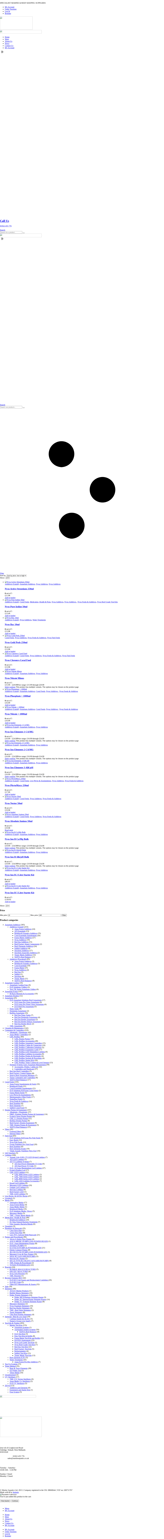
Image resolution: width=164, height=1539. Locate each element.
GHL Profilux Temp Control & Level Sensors (31, 1063)
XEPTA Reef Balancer (23, 981)
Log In (7, 11)
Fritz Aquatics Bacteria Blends (21, 1224)
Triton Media (14, 1373)
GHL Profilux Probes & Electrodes (27, 1056)
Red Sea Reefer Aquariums (24, 1019)
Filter (64, 915)
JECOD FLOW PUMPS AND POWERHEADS (28, 1252)
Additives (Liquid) (12, 584)
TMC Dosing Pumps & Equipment (23, 1125)
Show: (2, 578)
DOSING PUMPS (17, 1246)
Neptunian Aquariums (18, 1011)
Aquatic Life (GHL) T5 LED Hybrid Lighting (27, 1157)
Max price (34, 915)
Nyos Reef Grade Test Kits (107, 602)
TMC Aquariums (16, 1026)
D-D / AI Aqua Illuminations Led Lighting (26, 1168)
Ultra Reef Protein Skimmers (20, 1314)
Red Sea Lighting (16, 1190)
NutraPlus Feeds (16, 1099)
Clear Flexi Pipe (16, 1231)
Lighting (8, 1155)
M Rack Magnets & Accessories (22, 994)
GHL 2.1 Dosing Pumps (19, 1119)
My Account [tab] (9, 1511)
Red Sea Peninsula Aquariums (25, 1017)
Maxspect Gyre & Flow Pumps (21, 1254)
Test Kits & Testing (12, 1323)
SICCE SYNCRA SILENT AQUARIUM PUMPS (29, 1261)
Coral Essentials (20, 966)
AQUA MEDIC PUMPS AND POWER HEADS (29, 1241)
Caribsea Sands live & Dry (20, 1319)
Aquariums (9, 998)
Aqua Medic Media (17, 1207)
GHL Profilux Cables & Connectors (28, 1045)
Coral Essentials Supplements (25, 935)
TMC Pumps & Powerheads (20, 1263)
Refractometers (20, 1351)
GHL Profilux (15, 1037)
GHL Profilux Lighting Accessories (28, 1054)
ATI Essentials (19, 931)
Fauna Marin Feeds (17, 1093)
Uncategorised (10, 1375)
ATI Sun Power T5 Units (23, 1166)
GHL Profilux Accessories (24, 1041)
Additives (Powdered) (18, 959)
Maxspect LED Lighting (19, 1185)
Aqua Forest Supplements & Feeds (23, 1084)
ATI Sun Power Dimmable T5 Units (28, 1164)
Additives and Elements (19, 1388)
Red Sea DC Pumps (17, 1258)
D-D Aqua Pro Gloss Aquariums (26, 1002)
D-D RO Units (15, 1282)
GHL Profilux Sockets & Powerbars (28, 1058)
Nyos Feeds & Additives (87, 602)
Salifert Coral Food (17, 1108)
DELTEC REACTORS (19, 1271)
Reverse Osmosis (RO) (13, 1278)
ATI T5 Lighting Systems (19, 1162)
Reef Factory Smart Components (26, 944)
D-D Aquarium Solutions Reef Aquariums (26, 1000)
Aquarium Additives (27, 584)
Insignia (16, 1492)
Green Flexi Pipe (16, 1233)
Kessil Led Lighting (17, 1183)
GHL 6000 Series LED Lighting (26, 1175)
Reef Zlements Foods (18, 1149)
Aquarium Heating (12, 996)
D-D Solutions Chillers (18, 987)
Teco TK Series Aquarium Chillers (23, 989)
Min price (3, 915)
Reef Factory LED (17, 1192)
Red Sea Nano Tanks (22, 1015)
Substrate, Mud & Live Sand (16, 1317)
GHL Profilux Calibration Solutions (27, 1047)
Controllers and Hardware (24, 1069)
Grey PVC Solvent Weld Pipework (23, 1235)
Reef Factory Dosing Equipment (22, 1123)
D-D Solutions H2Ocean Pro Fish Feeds (25, 1138)
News (7, 43)
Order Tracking (10, 9)
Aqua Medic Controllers (19, 1035)
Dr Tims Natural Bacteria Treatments (23, 1222)
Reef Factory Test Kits (22, 1349)
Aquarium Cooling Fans (19, 985)
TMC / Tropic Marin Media (20, 1215)
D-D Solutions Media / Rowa (21, 1211)
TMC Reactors (15, 1276)
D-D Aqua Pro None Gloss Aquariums (29, 1004)
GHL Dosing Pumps (22, 1039)
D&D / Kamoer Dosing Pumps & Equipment (27, 1114)
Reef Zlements (15, 1106)
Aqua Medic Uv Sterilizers (20, 1381)
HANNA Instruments (22, 1340)
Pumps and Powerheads (14, 1237)
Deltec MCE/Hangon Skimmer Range (28, 1297)
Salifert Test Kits (20, 1353)
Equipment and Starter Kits (20, 1390)
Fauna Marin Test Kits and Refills (27, 1338)
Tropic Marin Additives (23, 955)
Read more (9, 830)
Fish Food (8, 1136)
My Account (9, 7)
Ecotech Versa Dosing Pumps (21, 1116)
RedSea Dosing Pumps (18, 1121)
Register (8, 13)
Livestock (8, 1198)
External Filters (15, 1131)
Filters (7, 1129)
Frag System (14, 1392)
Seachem (17, 976)
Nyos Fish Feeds (53, 638)
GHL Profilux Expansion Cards (26, 1050)
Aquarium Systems (21, 1327)
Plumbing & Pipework (13, 1228)
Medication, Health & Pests (40, 602)
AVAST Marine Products (19, 1291)
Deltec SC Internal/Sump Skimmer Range (30, 1299)
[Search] (24, 407)
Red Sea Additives (21, 942)
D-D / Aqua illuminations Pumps (22, 1243)
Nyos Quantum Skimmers (19, 1306)
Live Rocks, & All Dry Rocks (16, 1196)
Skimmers (8, 1289)
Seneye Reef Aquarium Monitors (22, 1075)
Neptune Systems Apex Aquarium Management (28, 1065)
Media (7, 1200)
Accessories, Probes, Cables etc (26, 1067)
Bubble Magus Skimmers (19, 1293)
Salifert (17, 974)
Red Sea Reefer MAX (22, 1024)
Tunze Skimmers (16, 1312)
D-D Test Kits (19, 1334)
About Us (8, 41)
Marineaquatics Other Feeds (20, 1097)
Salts (6, 1286)
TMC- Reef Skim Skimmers (20, 1310)
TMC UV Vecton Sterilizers (20, 1379)
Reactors (8, 1267)
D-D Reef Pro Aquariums (24, 1007)
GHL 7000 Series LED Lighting (26, 1177)
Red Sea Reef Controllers (19, 1071)
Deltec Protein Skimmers (19, 1295)
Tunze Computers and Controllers (22, 1078)
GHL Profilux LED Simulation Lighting (29, 1052)
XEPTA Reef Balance (22, 957)
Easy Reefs (14, 1140)
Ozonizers (8, 1226)
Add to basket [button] (10, 598)
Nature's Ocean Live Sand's (20, 1321)
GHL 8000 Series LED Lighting (26, 1179)
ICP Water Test (15, 1370)
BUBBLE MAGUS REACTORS (23, 1269)
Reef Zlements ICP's (17, 1358)
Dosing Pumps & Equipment (16, 1110)
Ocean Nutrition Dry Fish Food (21, 1144)
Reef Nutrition (15, 1103)
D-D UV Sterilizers (17, 1383)
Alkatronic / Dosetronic (18, 1032)
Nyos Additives (42, 584)
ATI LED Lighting (17, 1159)
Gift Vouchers (10, 1153)
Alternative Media (16, 1203)
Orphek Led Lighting (18, 1187)
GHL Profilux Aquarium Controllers (28, 1043)
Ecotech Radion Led (17, 1170)
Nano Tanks (14, 1009)
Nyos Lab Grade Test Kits (24, 1342)
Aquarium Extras (11, 991)
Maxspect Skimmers (17, 1304)
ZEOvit (8, 1386)
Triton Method (10, 1366)
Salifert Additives (20, 948)
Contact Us (9, 46)
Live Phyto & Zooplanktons (40, 781)
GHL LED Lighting (17, 1172)
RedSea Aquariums (17, 1013)
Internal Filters (15, 1134)
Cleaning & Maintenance (14, 1028)
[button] (2, 230)
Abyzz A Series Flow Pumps (20, 1239)
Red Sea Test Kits (21, 1347)
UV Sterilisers (10, 1377)
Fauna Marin (19, 968)
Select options (10, 687)
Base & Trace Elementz (18, 1368)
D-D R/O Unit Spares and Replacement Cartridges (29, 1280)
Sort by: (3, 575)
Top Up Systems (11, 1364)
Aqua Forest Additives (22, 929)
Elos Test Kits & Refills (23, 1336)
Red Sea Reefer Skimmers (20, 1308)
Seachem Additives (21, 951)
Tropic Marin (19, 979)
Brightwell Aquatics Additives (25, 933)
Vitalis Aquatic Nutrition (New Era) (23, 1151)
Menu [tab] (7, 1508)
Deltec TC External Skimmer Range (28, 1302)
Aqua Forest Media (17, 1205)
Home (7, 37)
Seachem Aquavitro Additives (25, 953)
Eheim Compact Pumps (18, 1250)
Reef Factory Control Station (20, 1073)
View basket (5, 1501)
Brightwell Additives (17, 1220)
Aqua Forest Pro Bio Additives (26, 1362)
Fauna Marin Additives (23, 938)
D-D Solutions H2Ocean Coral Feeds (24, 1091)
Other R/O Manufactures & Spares (23, 1284)
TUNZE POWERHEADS (20, 1265)
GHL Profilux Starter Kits (24, 1060)
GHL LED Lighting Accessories (26, 1181)
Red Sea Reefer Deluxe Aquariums (27, 1022)
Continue (15, 1501)
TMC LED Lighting (17, 1194)
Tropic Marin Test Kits (23, 1355)
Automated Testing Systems (25, 1330)
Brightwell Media (16, 1209)
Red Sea (17, 972)
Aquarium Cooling (12, 983)
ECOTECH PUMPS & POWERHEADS (25, 1248)
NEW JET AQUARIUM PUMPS (23, 1256)
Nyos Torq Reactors (17, 1274)
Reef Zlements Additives (23, 946)
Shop (7, 39)
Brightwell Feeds (16, 1086)
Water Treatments (39, 620)
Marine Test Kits (16, 1325)
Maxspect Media (16, 1213)
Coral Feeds (24, 602)
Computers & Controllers (14, 1030)
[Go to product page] (84, 582)
